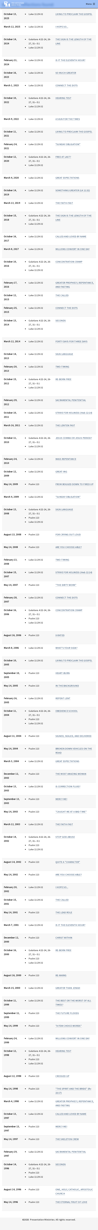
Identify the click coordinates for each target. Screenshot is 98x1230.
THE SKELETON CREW (67, 1139)
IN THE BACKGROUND (67, 685)
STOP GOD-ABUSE (65, 836)
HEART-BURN (63, 673)
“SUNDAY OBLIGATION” (68, 144)
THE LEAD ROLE (64, 912)
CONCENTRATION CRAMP (69, 261)
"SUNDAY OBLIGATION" (68, 496)
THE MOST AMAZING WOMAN (71, 773)
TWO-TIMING (62, 366)
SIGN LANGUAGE (64, 354)
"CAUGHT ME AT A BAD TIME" (71, 811)
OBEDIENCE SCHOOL (67, 710)
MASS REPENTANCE (66, 459)
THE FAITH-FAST (64, 202)
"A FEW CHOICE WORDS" (69, 1025)
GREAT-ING (61, 471)
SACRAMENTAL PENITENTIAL (71, 400)
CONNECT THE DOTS (67, 85)
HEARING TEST (63, 98)
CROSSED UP (62, 1076)
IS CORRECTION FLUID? (68, 786)
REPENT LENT (63, 698)
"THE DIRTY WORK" (66, 584)
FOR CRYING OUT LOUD (68, 534)
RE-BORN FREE (63, 379)
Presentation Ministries (17, 4)
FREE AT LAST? (63, 156)
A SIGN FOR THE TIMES (68, 119)
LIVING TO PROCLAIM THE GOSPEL (74, 14)
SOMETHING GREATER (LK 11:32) (73, 190)
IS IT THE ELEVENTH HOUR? (70, 60)
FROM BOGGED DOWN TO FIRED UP (74, 484)
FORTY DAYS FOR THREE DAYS (71, 341)
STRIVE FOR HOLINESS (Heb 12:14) (74, 412)
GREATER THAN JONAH (68, 987)
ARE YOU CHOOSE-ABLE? (69, 547)
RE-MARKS (61, 975)
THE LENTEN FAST (65, 425)
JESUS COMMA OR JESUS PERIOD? (74, 437)
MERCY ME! (61, 799)
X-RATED (60, 635)
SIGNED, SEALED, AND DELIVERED (73, 736)
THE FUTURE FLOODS (67, 1013)
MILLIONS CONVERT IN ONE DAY (73, 249)
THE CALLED (62, 295)
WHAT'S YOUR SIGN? (66, 647)
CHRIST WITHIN (64, 937)
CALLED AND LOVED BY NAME (71, 236)
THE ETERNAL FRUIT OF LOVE (71, 1202)
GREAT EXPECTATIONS (67, 177)
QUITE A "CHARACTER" (68, 862)
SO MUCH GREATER (66, 72)
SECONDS (61, 320)
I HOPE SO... (62, 26)
